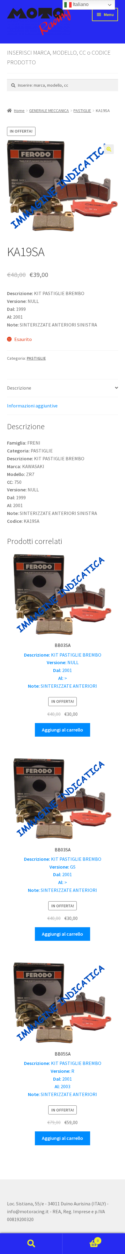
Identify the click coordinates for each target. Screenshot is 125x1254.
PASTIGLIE (82, 110)
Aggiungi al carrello (62, 730)
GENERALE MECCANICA (49, 110)
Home (19, 110)
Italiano (80, 4)
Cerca (31, 1243)
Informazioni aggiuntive (32, 406)
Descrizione (19, 388)
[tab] (62, 388)
